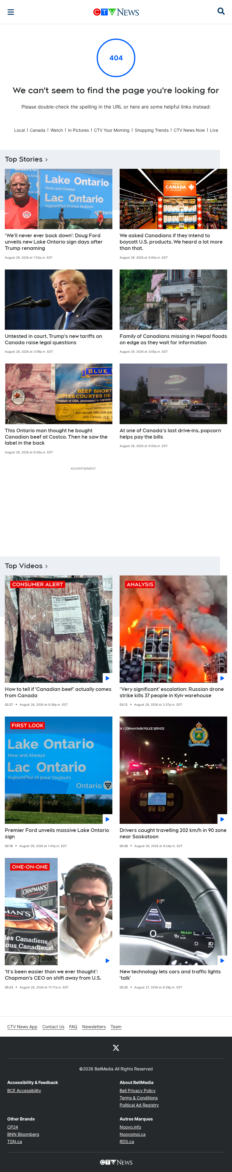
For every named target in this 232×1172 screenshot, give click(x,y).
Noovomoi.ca (133, 1134)
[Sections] (11, 12)
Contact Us (53, 1026)
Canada (37, 130)
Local (19, 130)
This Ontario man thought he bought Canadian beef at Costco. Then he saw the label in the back (56, 437)
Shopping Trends (152, 130)
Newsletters (94, 1026)
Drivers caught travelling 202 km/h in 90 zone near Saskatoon (173, 833)
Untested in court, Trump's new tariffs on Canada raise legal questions (53, 339)
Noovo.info (130, 1126)
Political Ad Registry (139, 1104)
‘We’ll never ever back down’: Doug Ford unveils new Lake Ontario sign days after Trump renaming (54, 242)
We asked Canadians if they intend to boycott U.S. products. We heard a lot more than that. (171, 242)
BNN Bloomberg (23, 1134)
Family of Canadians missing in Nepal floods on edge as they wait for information (173, 339)
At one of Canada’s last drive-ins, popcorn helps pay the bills (170, 434)
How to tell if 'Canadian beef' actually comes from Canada (58, 692)
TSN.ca (14, 1141)
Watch (56, 130)
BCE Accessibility (24, 1090)
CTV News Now (189, 130)
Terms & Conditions (139, 1097)
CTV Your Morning (112, 130)
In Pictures (78, 130)
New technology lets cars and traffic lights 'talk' (170, 975)
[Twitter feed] (116, 1047)
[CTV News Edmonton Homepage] (116, 12)
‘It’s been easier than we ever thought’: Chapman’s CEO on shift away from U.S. (53, 975)
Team (116, 1026)
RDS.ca (127, 1141)
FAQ (73, 1026)
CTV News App (22, 1026)
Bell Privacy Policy (138, 1090)
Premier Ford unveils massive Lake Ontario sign (57, 833)
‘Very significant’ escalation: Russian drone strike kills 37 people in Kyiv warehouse (172, 692)
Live (214, 130)
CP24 (12, 1126)
